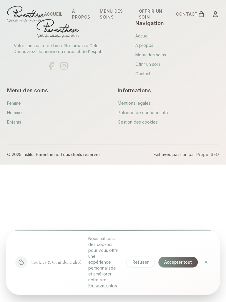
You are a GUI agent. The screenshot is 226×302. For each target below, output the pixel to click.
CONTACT (187, 14)
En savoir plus (102, 285)
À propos (144, 45)
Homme (14, 112)
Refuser (140, 262)
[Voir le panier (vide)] (201, 14)
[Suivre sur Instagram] (64, 66)
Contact (142, 73)
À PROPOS (81, 14)
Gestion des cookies (138, 121)
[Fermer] (206, 262)
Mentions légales (134, 103)
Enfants (14, 121)
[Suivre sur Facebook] (51, 66)
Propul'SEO (207, 154)
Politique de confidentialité (144, 112)
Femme (14, 103)
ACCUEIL (53, 14)
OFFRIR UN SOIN (150, 14)
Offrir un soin (147, 64)
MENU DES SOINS (111, 14)
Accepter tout (178, 262)
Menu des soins (150, 54)
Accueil (142, 35)
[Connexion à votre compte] (215, 14)
